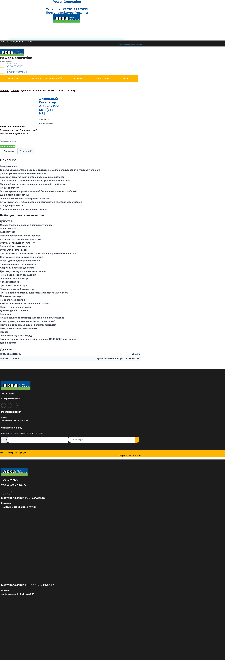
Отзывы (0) (26, 151)
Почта (9, 69)
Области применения (71, 36)
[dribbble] (21, 405)
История (114, 29)
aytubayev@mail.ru (72, 12)
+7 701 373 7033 (75, 9)
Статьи (78, 78)
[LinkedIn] (15, 405)
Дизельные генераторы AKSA (34, 29)
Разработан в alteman (130, 455)
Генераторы (12, 78)
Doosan (15, 90)
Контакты (127, 78)
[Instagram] (27, 405)
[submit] (137, 440)
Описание (9, 151)
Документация (27, 36)
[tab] (9, 151)
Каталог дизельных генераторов (81, 29)
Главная (4, 90)
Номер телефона (12, 64)
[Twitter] (9, 405)
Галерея (46, 36)
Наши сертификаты (103, 36)
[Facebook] (3, 405)
